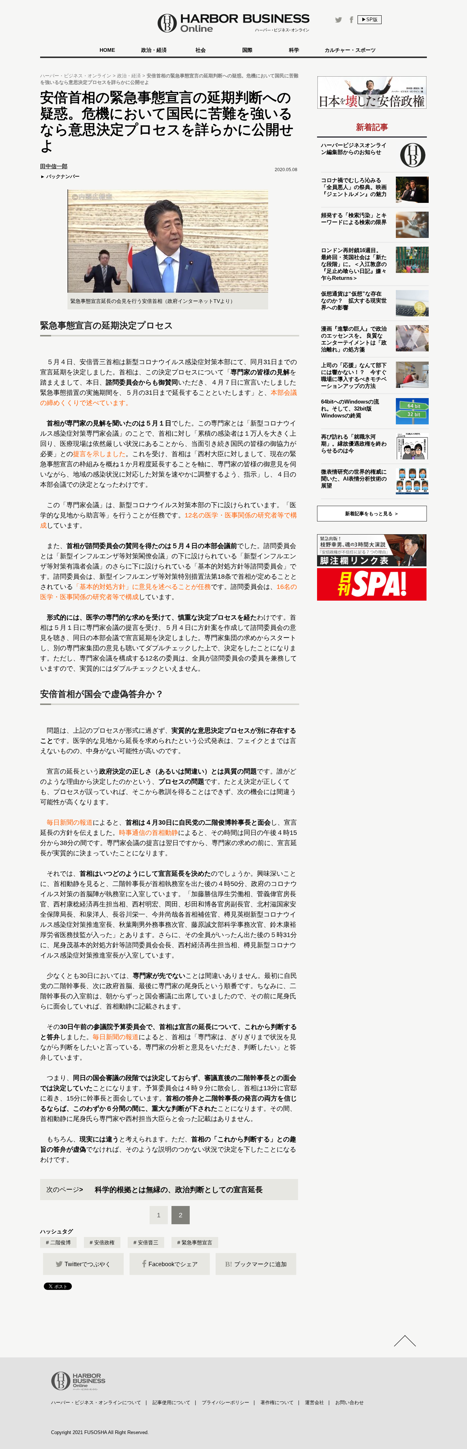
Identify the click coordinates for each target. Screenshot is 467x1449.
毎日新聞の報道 (70, 822)
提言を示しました (99, 454)
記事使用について (171, 1402)
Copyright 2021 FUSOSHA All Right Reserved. (100, 1432)
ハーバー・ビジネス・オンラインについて (96, 1402)
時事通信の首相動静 (148, 832)
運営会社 (314, 1402)
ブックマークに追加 (256, 1264)
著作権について (277, 1402)
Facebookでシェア (173, 1264)
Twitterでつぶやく (88, 1264)
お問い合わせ (349, 1402)
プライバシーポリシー (225, 1402)
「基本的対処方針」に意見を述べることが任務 (142, 586)
